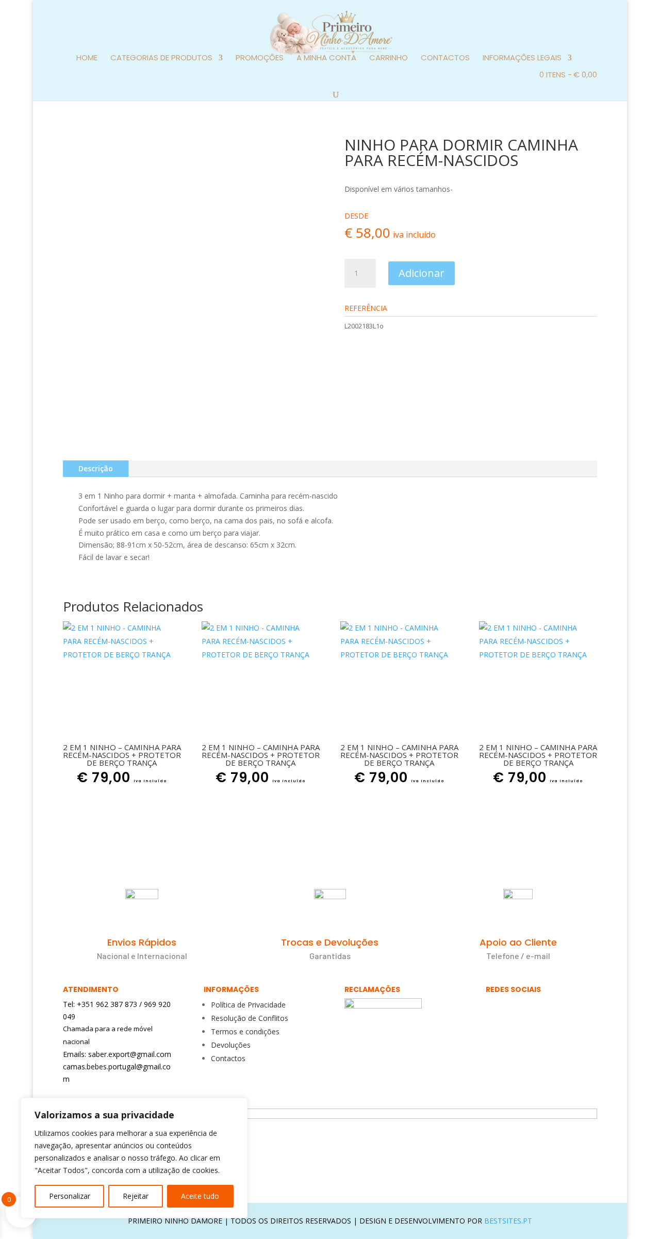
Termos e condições (245, 1031)
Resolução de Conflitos (249, 1018)
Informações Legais (522, 58)
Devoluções (231, 1045)
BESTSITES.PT (508, 1221)
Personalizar (69, 1196)
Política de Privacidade (248, 1005)
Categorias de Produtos (161, 58)
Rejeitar (135, 1196)
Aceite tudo (200, 1196)
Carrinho (388, 58)
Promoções (260, 58)
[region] (134, 1158)
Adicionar (421, 273)
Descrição (95, 468)
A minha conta (326, 58)
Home (86, 58)
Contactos (445, 58)
